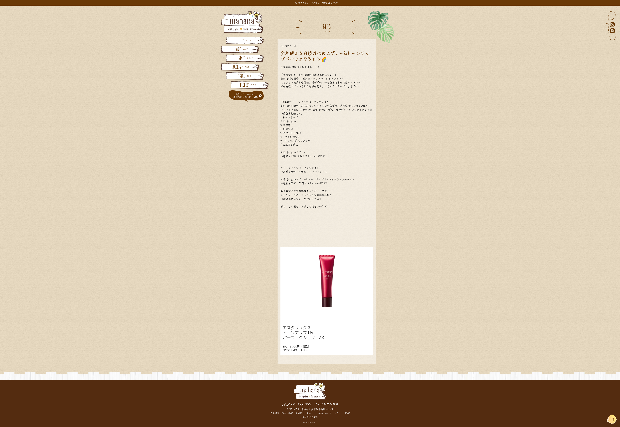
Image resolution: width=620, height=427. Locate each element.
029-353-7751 (300, 404)
